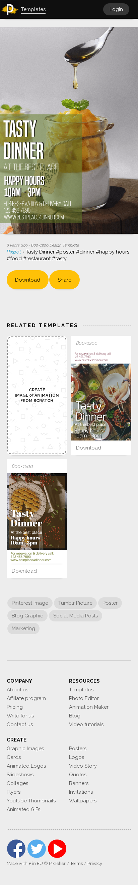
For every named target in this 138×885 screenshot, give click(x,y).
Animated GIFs (23, 809)
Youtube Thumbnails (31, 801)
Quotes (77, 775)
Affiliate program (26, 698)
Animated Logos (26, 766)
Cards (14, 757)
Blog (74, 716)
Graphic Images (25, 749)
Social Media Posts (75, 616)
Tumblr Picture (75, 603)
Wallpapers (82, 801)
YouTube (57, 849)
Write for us (20, 716)
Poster (110, 603)
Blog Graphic (27, 616)
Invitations (81, 792)
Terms (76, 863)
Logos (76, 757)
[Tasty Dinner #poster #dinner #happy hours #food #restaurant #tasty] (101, 395)
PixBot (14, 252)
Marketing (23, 628)
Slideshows (20, 775)
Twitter (36, 849)
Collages (17, 783)
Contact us (20, 724)
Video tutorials (86, 724)
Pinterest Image (30, 603)
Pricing (15, 707)
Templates (81, 690)
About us (17, 690)
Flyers (13, 792)
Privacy (94, 863)
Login (116, 9)
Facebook (16, 849)
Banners (78, 783)
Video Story (83, 766)
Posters (77, 749)
